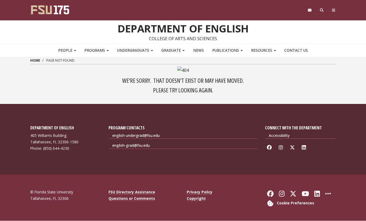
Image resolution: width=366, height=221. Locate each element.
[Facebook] (270, 147)
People (65, 50)
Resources (262, 50)
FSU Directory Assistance (132, 191)
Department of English (183, 28)
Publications (226, 50)
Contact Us (296, 50)
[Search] (321, 10)
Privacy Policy (199, 191)
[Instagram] (282, 147)
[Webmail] (309, 10)
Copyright (196, 198)
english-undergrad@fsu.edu (136, 135)
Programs (95, 50)
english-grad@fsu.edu (131, 145)
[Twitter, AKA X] (293, 147)
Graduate (171, 50)
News (198, 50)
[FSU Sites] (333, 10)
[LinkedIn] (305, 147)
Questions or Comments (132, 198)
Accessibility (279, 135)
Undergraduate (133, 50)
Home (35, 60)
